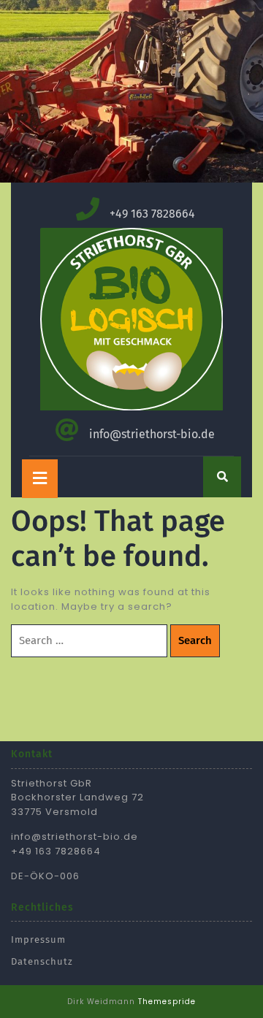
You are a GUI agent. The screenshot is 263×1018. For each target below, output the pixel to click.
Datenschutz (42, 961)
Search (195, 640)
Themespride (167, 1001)
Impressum (38, 939)
